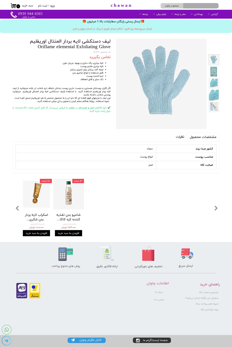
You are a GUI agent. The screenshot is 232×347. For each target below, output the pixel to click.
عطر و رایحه (180, 14)
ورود (52, 6)
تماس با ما (159, 299)
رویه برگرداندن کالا (209, 309)
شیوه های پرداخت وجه (207, 304)
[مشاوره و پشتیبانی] (6, 340)
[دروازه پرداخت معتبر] (34, 297)
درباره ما (159, 292)
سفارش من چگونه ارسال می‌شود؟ (201, 298)
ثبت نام (42, 6)
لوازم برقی (161, 14)
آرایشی (214, 14)
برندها (145, 14)
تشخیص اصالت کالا (208, 292)
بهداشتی (198, 14)
